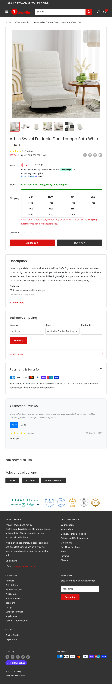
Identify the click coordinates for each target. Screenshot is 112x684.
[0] (104, 11)
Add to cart (32, 242)
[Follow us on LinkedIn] (28, 657)
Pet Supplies (11, 594)
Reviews (65, 556)
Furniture (30, 480)
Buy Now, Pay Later (70, 547)
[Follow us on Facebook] (7, 657)
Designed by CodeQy (15, 675)
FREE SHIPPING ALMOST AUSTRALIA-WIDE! (27, 3)
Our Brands (66, 542)
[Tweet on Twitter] (95, 155)
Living (8, 607)
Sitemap (65, 560)
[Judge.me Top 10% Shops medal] (95, 502)
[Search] (89, 12)
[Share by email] (100, 155)
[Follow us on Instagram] (18, 657)
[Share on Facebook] (85, 155)
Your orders (67, 529)
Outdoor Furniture (14, 611)
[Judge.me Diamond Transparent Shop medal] (61, 502)
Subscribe (70, 597)
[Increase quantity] (39, 233)
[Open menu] (6, 12)
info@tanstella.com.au (25, 566)
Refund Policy (16, 354)
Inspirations (11, 639)
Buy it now (79, 242)
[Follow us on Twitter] (12, 657)
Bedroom (10, 602)
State (48, 325)
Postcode (86, 325)
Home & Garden (13, 589)
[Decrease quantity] (24, 233)
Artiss (13, 155)
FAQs (63, 551)
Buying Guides (12, 635)
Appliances (11, 616)
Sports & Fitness (13, 598)
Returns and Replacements (74, 538)
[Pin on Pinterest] (90, 155)
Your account (67, 524)
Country (14, 325)
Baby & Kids (11, 585)
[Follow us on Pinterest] (23, 657)
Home (8, 22)
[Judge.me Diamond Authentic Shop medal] (49, 502)
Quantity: (14, 232)
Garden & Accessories (16, 620)
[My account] (98, 11)
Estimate (18, 340)
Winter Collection (22, 22)
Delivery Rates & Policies (73, 533)
